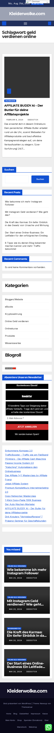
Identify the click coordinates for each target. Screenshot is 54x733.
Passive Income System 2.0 (19, 463)
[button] (45, 23)
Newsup (43, 703)
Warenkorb (22, 727)
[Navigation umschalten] (25, 23)
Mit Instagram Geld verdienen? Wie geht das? (24, 604)
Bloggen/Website (14, 299)
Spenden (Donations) (33, 720)
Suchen (9, 169)
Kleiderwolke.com (27, 13)
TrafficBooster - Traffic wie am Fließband (26, 454)
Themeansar (27, 707)
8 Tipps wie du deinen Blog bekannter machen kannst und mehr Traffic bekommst (25, 245)
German (35, 1)
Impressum (35, 714)
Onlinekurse (10, 101)
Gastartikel (24, 714)
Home (8, 714)
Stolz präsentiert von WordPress (17, 703)
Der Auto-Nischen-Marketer (20, 504)
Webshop (33, 727)
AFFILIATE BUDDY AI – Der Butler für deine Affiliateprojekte (23, 110)
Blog (15, 714)
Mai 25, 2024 (16, 578)
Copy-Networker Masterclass (20, 496)
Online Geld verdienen (17, 321)
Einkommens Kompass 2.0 (19, 450)
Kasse (45, 714)
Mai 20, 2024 (16, 640)
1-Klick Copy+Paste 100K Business (23, 500)
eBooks (9, 306)
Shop (19, 720)
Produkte (10, 335)
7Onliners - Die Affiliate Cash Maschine (25, 459)
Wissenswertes (13, 343)
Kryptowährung (13, 314)
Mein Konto (10, 720)
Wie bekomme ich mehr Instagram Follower (26, 571)
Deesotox (33, 120)
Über (46, 720)
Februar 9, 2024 (15, 120)
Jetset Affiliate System (16, 483)
